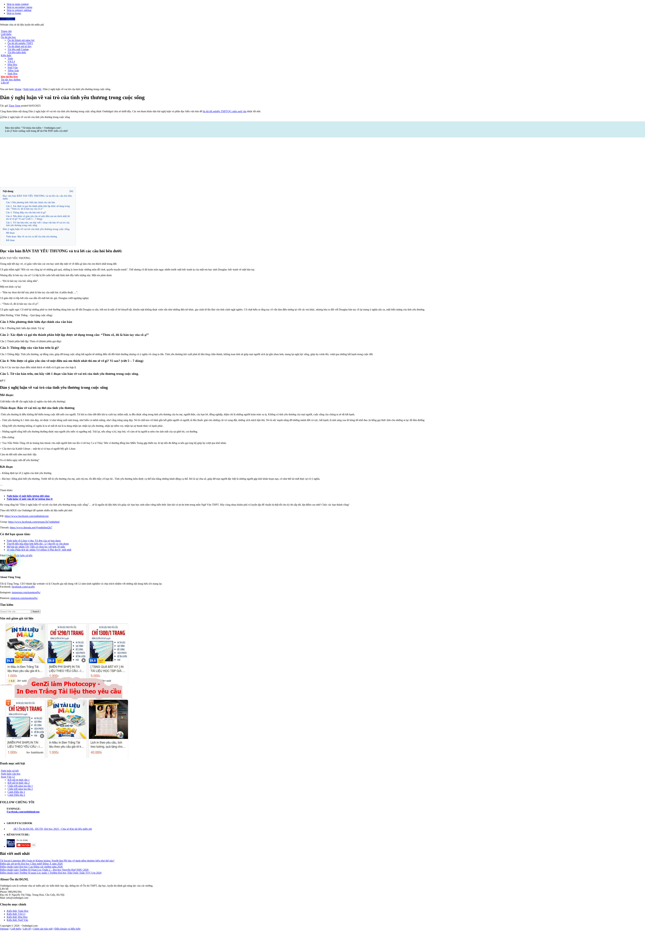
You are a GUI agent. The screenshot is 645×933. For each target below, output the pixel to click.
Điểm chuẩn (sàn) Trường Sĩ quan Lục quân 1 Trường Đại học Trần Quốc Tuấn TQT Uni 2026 (50, 872)
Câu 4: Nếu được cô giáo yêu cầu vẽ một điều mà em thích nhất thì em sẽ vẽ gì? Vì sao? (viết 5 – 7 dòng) (38, 217)
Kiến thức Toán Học (18, 910)
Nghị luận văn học (10, 773)
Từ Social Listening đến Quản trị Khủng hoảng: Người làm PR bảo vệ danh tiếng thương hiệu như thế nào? (57, 860)
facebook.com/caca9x (23, 586)
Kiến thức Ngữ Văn (17, 920)
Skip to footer (14, 13)
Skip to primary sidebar (19, 10)
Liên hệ (27, 928)
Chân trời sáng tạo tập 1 (20, 785)
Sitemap (4, 928)
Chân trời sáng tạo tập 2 (20, 788)
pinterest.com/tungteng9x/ (24, 598)
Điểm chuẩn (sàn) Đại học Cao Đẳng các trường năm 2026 (31, 866)
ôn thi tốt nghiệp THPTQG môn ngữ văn (224, 111)
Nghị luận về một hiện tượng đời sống (28, 495)
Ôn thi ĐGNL (7, 18)
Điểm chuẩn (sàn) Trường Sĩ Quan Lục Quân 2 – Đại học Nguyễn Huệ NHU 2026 (44, 869)
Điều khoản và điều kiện (67, 928)
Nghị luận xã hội (23, 555)
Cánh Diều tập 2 (16, 794)
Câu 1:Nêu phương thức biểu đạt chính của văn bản (30, 202)
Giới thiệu (15, 928)
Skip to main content (18, 4)
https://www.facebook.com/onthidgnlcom (27, 516)
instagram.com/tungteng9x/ (26, 592)
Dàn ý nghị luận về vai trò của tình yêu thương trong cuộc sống (36, 229)
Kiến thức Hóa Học (17, 917)
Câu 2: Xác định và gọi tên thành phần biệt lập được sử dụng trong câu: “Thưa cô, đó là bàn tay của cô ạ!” (38, 207)
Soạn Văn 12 (8, 776)
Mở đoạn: (10, 233)
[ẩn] (71, 191)
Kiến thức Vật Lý (16, 913)
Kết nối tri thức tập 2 (19, 782)
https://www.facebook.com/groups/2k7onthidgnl (33, 521)
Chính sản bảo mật (43, 928)
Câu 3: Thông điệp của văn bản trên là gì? (26, 212)
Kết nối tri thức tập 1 (19, 779)
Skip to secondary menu (19, 7)
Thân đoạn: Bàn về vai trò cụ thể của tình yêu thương (31, 236)
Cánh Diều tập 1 (16, 791)
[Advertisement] (322, 163)
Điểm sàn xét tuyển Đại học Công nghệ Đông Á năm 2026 (31, 863)
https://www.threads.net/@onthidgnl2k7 (31, 527)
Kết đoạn (10, 240)
